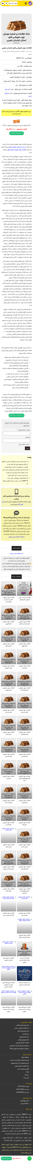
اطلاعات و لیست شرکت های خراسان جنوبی (24, 960)
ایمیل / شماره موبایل (23, 430)
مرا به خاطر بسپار (24, 444)
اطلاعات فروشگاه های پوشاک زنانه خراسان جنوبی (8, 1009)
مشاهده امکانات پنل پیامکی (16, 537)
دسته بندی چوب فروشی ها (18, 147)
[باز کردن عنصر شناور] (29, 1158)
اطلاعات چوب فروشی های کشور (16, 150)
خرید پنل (7, 89)
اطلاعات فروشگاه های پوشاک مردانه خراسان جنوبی (24, 1009)
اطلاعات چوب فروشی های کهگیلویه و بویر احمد (24, 778)
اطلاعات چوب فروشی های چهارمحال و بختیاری (24, 891)
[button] (25, 3)
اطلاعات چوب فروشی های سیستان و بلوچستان (8, 600)
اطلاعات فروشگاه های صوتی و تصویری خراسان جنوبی (8, 985)
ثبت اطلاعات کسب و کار (16, 553)
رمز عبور (28, 437)
